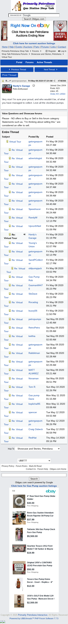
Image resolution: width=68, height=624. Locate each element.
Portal (19, 62)
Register (52, 51)
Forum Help (42, 469)
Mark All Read (35, 466)
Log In (63, 51)
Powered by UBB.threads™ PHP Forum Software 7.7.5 (34, 618)
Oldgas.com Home (58, 469)
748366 (62, 81)
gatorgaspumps (19, 81)
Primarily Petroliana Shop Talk (15, 51)
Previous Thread (18, 69)
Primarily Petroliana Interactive (32, 615)
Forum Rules (21, 466)
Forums (35, 51)
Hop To (11, 449)
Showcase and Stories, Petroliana (46, 54)
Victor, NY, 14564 (57, 94)
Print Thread (9, 75)
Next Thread (49, 69)
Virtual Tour (15, 141)
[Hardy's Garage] (7, 92)
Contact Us (31, 469)
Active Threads (44, 62)
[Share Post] (54, 81)
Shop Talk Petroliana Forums (15, 54)
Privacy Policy (8, 466)
